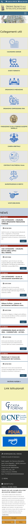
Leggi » (23, 241)
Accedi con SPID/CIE (12, 1)
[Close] (26, 489)
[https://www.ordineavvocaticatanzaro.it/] (14, 157)
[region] (14, 506)
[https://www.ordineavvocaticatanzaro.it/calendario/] (14, 43)
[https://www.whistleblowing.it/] (14, 195)
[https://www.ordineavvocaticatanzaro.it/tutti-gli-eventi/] (14, 62)
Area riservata (23, 1)
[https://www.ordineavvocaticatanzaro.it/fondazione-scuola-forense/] (14, 119)
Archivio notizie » (14, 381)
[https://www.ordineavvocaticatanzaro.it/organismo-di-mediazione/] (14, 81)
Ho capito (14, 518)
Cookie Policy (5, 514)
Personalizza (8, 522)
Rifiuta (20, 522)
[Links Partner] (14, 406)
